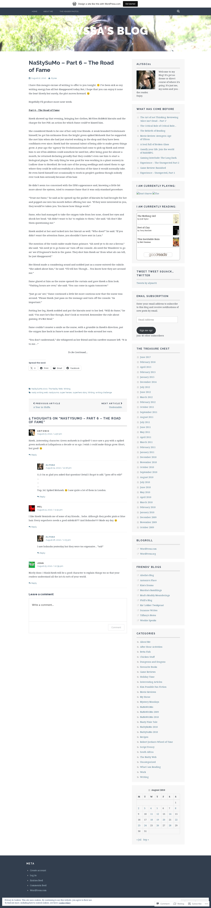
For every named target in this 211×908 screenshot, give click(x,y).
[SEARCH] (178, 11)
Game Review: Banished (153, 167)
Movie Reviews (148, 691)
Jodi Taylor (144, 219)
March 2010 (146, 502)
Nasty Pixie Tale (148, 721)
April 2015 (145, 366)
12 (157, 813)
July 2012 (145, 387)
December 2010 (148, 457)
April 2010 (145, 497)
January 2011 (147, 452)
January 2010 (147, 512)
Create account (38, 870)
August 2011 (146, 417)
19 (157, 819)
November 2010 (148, 462)
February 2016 (148, 362)
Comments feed (38, 885)
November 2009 (148, 522)
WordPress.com (148, 548)
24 (145, 825)
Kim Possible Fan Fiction (153, 686)
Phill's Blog (146, 600)
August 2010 (146, 477)
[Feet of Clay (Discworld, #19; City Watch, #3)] (176, 234)
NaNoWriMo (146, 706)
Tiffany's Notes (148, 615)
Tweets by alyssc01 (147, 283)
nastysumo (54, 392)
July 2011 (145, 422)
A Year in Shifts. (46, 405)
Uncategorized (148, 762)
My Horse (145, 696)
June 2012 (145, 392)
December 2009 (148, 517)
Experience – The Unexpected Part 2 (159, 162)
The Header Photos (69, 11)
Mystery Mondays (149, 701)
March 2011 (146, 442)
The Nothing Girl (146, 215)
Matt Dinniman (145, 242)
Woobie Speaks (148, 620)
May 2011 (145, 432)
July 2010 (145, 482)
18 (151, 819)
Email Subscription (153, 296)
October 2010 (147, 467)
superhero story (80, 392)
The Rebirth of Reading (152, 130)
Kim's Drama (147, 585)
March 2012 (146, 397)
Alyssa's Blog (105, 30)
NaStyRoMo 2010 (149, 726)
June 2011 (145, 427)
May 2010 (145, 492)
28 (170, 825)
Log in (33, 875)
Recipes (144, 736)
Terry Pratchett (146, 230)
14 (170, 813)
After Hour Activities (151, 646)
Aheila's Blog (147, 575)
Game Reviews (148, 671)
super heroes (66, 392)
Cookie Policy (65, 903)
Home (34, 11)
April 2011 (145, 437)
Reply (34, 455)
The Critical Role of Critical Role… (158, 125)
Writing (67, 389)
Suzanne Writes (148, 610)
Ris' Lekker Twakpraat (152, 605)
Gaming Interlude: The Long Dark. (158, 157)
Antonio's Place (148, 580)
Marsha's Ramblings (151, 590)
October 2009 (147, 527)
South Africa (147, 751)
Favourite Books (148, 666)
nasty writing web (40, 392)
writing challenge (104, 392)
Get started (130, 4)
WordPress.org (148, 553)
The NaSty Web (56, 389)
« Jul (139, 839)
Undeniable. (111, 405)
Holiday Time (147, 676)
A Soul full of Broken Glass (154, 144)
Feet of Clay (143, 227)
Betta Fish (145, 651)
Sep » (146, 839)
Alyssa (54, 78)
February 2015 (148, 372)
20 (164, 819)
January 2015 (147, 377)
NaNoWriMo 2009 (149, 711)
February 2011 (148, 447)
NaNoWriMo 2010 (149, 717)
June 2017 (145, 357)
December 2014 (148, 381)
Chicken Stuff (147, 656)
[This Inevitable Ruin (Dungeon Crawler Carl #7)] (176, 246)
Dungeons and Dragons (152, 661)
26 (157, 825)
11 (151, 813)
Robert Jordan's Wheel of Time (156, 741)
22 (176, 819)
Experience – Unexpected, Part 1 (157, 172)
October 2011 (147, 407)
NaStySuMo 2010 (40, 389)
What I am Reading (150, 766)
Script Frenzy (147, 747)
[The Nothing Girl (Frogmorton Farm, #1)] (176, 223)
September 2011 (148, 412)
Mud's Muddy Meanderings (155, 595)
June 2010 (145, 487)
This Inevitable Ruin (148, 239)
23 (139, 825)
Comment (116, 627)
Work (143, 772)
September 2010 (148, 472)
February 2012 (148, 402)
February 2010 (148, 507)
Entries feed (36, 880)
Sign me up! (146, 330)
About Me (48, 11)
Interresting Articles (151, 681)
